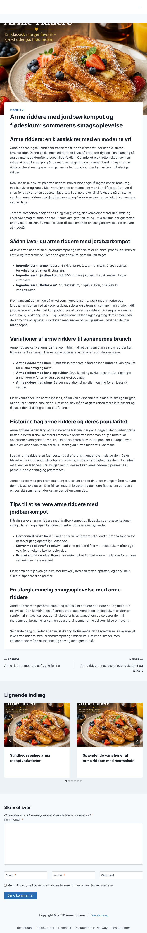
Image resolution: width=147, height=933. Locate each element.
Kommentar (13, 819)
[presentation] (37, 725)
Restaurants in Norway (91, 928)
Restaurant (25, 928)
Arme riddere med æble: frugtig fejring (32, 662)
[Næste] (137, 740)
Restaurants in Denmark (54, 928)
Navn (11, 875)
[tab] (66, 781)
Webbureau (99, 915)
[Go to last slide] (10, 740)
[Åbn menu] (139, 7)
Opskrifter (17, 109)
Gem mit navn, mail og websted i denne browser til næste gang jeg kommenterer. (61, 885)
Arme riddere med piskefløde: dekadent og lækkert (111, 665)
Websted (107, 875)
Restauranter (120, 928)
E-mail (59, 875)
